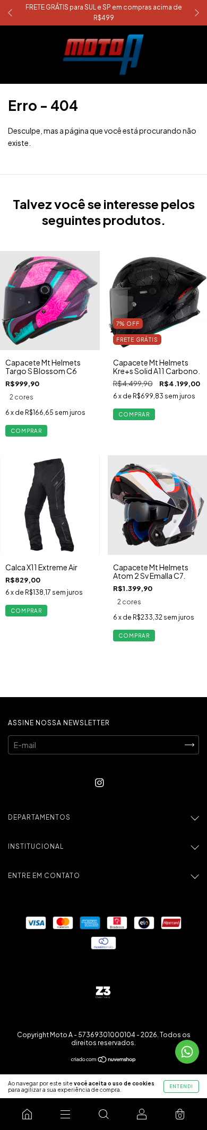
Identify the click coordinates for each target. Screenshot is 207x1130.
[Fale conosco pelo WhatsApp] (187, 1052)
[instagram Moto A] (99, 782)
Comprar (26, 431)
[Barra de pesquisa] (103, 1114)
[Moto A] (27, 1114)
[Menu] (65, 1114)
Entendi (181, 1086)
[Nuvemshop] (104, 1060)
